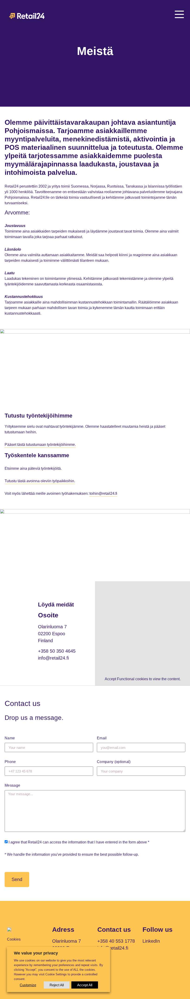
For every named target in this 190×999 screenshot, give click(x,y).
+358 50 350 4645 (57, 651)
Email (102, 738)
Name (10, 738)
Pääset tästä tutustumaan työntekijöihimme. (40, 445)
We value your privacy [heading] (36, 953)
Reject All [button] (57, 985)
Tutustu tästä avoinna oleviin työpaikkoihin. (40, 481)
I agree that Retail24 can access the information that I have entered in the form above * (79, 842)
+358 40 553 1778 (116, 941)
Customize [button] (28, 985)
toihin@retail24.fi (103, 493)
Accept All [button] (84, 985)
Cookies (14, 939)
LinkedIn (151, 941)
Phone (10, 762)
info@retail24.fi (53, 658)
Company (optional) (114, 762)
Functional (125, 679)
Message (12, 785)
